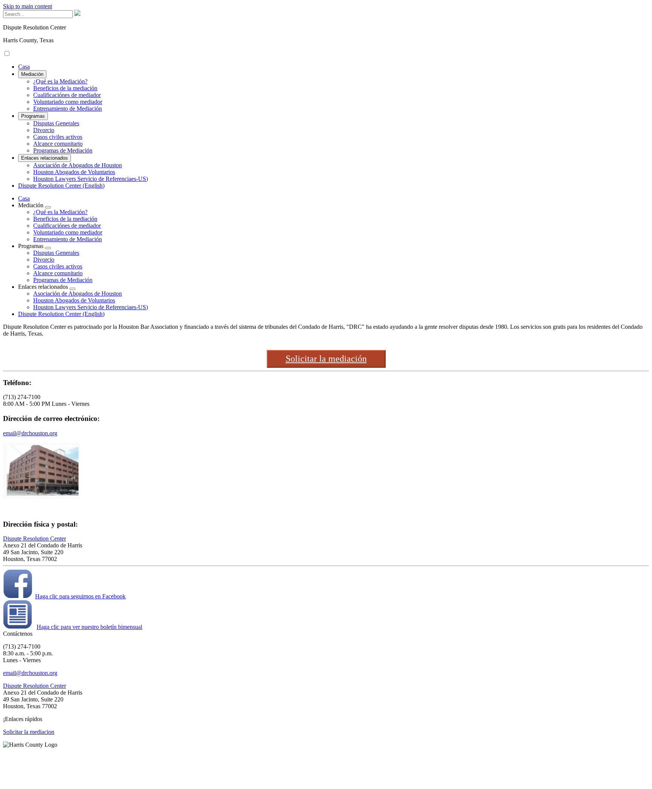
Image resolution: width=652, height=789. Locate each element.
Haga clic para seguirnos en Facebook (80, 596)
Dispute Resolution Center (34, 538)
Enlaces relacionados (44, 158)
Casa (24, 66)
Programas (33, 116)
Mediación (32, 74)
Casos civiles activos (57, 137)
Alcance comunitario (58, 143)
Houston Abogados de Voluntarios (74, 172)
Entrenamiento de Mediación (67, 108)
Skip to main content (27, 6)
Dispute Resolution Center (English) (61, 185)
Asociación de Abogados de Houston (77, 165)
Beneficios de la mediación (65, 88)
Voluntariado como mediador (67, 102)
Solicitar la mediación (326, 359)
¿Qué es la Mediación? (60, 81)
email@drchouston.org (30, 433)
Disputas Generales (56, 123)
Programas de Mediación (62, 150)
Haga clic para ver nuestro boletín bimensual (89, 627)
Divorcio (43, 130)
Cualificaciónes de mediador (67, 95)
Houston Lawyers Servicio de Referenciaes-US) (90, 179)
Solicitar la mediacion (28, 732)
